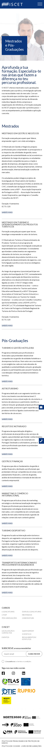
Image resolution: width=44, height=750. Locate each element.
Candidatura (28, 618)
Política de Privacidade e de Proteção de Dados (21, 742)
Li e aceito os (18, 661)
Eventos (5, 637)
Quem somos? (28, 631)
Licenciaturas (8, 612)
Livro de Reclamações (31, 746)
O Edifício (26, 634)
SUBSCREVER (34, 654)
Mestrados (27, 615)
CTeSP (4, 615)
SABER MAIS (7, 212)
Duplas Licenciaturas (31, 612)
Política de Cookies (11, 746)
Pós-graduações (9, 618)
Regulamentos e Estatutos (29, 638)
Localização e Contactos (8, 632)
